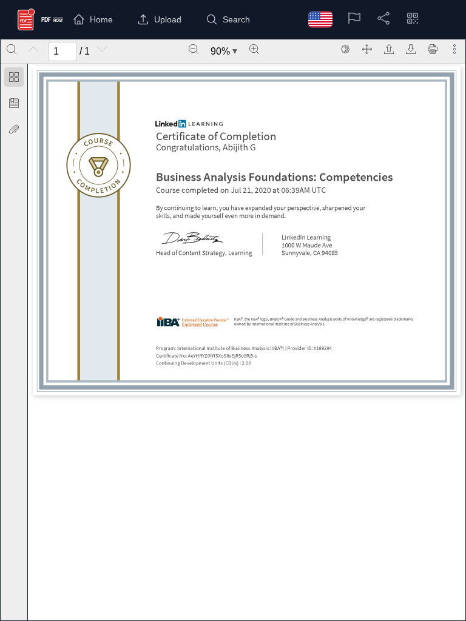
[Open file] (389, 49)
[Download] (410, 49)
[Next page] (102, 49)
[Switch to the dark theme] (345, 49)
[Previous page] (33, 49)
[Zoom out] (193, 49)
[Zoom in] (254, 49)
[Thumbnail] (14, 77)
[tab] (14, 79)
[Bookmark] (14, 103)
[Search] (11, 49)
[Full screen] (367, 49)
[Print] (432, 49)
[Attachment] (14, 129)
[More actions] (454, 49)
